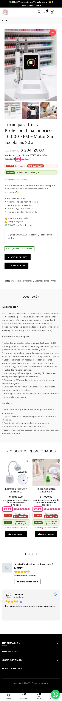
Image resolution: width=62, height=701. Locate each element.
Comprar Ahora (16, 265)
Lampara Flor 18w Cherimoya (16, 490)
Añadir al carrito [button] (16, 534)
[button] (55, 694)
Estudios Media (31, 687)
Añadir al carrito (17, 257)
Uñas (53, 281)
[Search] (39, 12)
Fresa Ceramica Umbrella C (46, 490)
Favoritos (47, 10)
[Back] (4, 20)
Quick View (26, 461)
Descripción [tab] (31, 296)
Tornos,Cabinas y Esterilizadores (33, 281)
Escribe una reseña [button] (27, 581)
